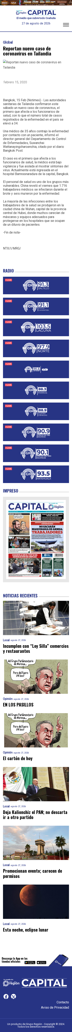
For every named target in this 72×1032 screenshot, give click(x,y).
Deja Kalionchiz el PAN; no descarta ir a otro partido (35, 815)
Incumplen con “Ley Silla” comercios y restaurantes (36, 648)
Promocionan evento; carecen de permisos (32, 873)
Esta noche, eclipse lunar (25, 929)
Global (8, 42)
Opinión (8, 698)
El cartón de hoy (17, 758)
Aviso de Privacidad (55, 1007)
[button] (66, 25)
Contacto (63, 1002)
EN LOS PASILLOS (18, 704)
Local (6, 640)
